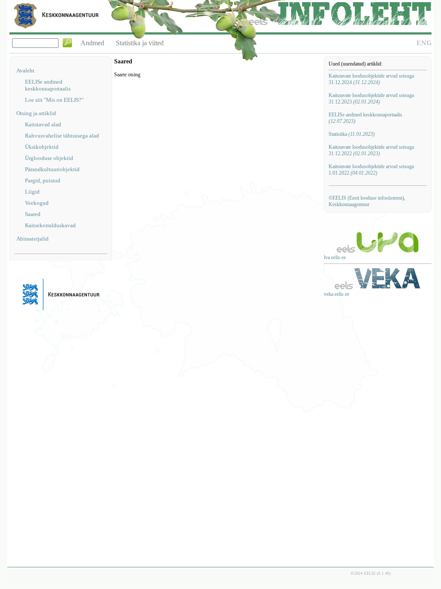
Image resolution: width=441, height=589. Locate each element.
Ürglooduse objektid (49, 158)
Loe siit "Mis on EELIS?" (54, 100)
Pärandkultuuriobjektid (52, 169)
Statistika (352, 134)
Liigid (32, 191)
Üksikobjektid (42, 147)
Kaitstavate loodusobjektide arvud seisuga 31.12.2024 (371, 79)
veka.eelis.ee (336, 294)
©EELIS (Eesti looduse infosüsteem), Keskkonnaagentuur (367, 201)
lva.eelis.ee (335, 257)
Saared (32, 214)
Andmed (92, 43)
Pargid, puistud (42, 180)
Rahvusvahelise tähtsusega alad (62, 135)
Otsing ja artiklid (36, 113)
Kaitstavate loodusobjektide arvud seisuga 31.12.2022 (371, 150)
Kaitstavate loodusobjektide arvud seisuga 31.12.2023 (371, 98)
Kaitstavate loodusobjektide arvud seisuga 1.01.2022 (371, 169)
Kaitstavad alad (43, 124)
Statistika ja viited (140, 43)
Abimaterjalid (32, 238)
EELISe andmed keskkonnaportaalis (48, 85)
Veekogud (37, 203)
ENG (424, 43)
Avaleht (25, 70)
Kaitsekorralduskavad (50, 225)
